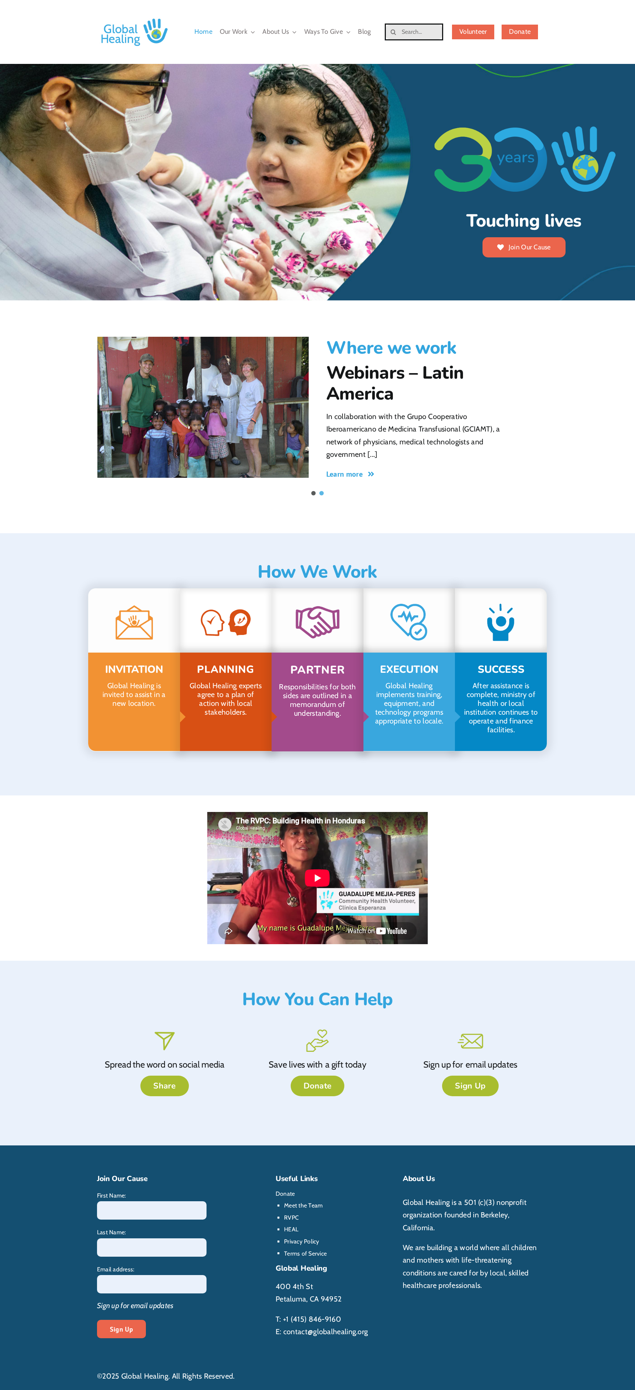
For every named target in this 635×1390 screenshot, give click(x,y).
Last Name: (111, 1232)
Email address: (115, 1269)
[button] (313, 493)
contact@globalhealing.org (325, 1331)
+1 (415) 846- (304, 1319)
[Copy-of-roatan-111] (203, 407)
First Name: (111, 1195)
